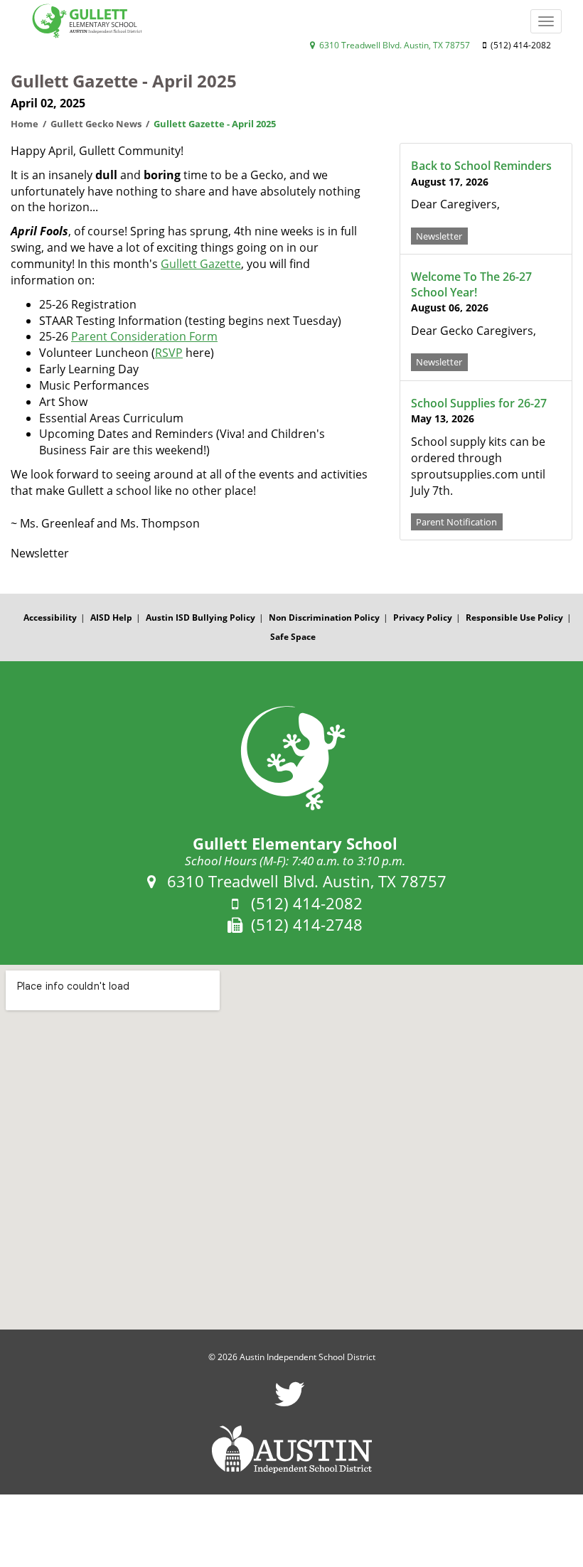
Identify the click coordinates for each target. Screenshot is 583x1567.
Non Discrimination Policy (324, 617)
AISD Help (111, 617)
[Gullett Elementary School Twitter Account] (290, 1403)
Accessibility (50, 617)
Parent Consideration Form (144, 336)
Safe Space (293, 637)
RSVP (169, 352)
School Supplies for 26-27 (479, 403)
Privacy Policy (422, 617)
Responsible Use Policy (514, 617)
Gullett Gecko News (95, 123)
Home (24, 123)
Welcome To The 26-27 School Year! (471, 284)
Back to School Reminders (481, 165)
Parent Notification (456, 521)
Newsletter (439, 235)
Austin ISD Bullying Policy (200, 617)
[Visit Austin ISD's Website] (291, 1450)
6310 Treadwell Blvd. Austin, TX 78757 (393, 45)
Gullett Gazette (201, 264)
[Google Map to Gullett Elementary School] (291, 1147)
